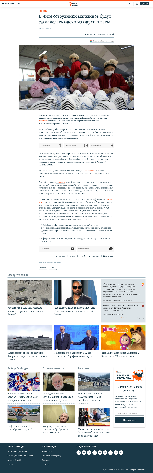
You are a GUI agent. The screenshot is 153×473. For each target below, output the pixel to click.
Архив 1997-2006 (14, 460)
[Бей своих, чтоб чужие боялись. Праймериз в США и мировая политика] (24, 382)
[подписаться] (121, 453)
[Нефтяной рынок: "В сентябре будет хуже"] (24, 414)
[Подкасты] (116, 453)
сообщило (43, 121)
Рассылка (46, 460)
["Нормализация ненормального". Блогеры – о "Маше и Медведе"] (123, 337)
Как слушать (47, 452)
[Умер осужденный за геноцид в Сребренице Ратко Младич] (59, 414)
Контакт (11, 464)
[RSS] (110, 453)
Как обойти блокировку (51, 456)
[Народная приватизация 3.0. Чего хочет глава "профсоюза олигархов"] (76, 337)
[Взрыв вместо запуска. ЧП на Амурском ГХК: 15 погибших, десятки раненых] (94, 382)
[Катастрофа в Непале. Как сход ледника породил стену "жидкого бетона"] (30, 292)
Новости (43, 11)
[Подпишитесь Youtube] (94, 453)
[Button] (89, 34)
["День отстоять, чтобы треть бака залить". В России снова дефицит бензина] (94, 417)
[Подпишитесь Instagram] (105, 453)
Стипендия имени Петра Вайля (20, 456)
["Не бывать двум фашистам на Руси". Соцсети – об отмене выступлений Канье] (76, 292)
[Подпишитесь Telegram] (100, 453)
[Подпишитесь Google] (78, 453)
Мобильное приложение (17, 452)
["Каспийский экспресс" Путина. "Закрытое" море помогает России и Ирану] (30, 337)
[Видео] (130, 4)
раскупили (90, 171)
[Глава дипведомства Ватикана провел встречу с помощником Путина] (59, 382)
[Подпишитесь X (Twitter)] (89, 453)
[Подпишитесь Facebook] (84, 453)
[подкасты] (137, 4)
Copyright (46, 464)
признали (60, 182)
